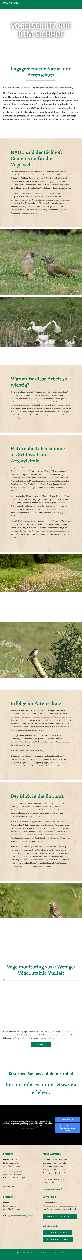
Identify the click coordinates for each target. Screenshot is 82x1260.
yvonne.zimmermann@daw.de (21, 1215)
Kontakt (41, 1253)
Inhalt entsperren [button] (67, 1119)
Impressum (50, 1253)
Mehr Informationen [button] (27, 1128)
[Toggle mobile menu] (78, 5)
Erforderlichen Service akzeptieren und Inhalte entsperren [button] (67, 1128)
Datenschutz (61, 1253)
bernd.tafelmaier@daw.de (19, 1177)
